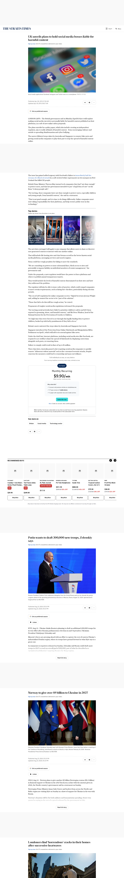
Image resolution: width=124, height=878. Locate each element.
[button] (109, 28)
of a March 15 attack (41, 177)
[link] (17, 28)
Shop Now (15, 497)
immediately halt (82, 175)
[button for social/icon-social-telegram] (85, 103)
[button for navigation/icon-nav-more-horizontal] (94, 103)
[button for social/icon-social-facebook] (89, 103)
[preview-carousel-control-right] (93, 230)
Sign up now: (32, 44)
